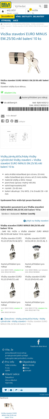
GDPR (7, 370)
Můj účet (11, 10)
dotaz (27, 368)
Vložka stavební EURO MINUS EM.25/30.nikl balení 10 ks (24, 322)
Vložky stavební (6, 26)
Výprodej (6, 20)
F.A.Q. (7, 368)
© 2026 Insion (44, 394)
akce (15, 20)
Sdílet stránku (10, 365)
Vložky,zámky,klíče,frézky (21, 24)
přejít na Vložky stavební (37, 220)
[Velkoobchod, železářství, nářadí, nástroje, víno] (1, 24)
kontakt (28, 370)
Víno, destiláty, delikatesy (30, 16)
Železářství (7, 16)
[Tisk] (21, 390)
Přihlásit (9, 13)
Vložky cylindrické (37, 24)
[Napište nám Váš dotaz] (11, 390)
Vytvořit (15, 13)
